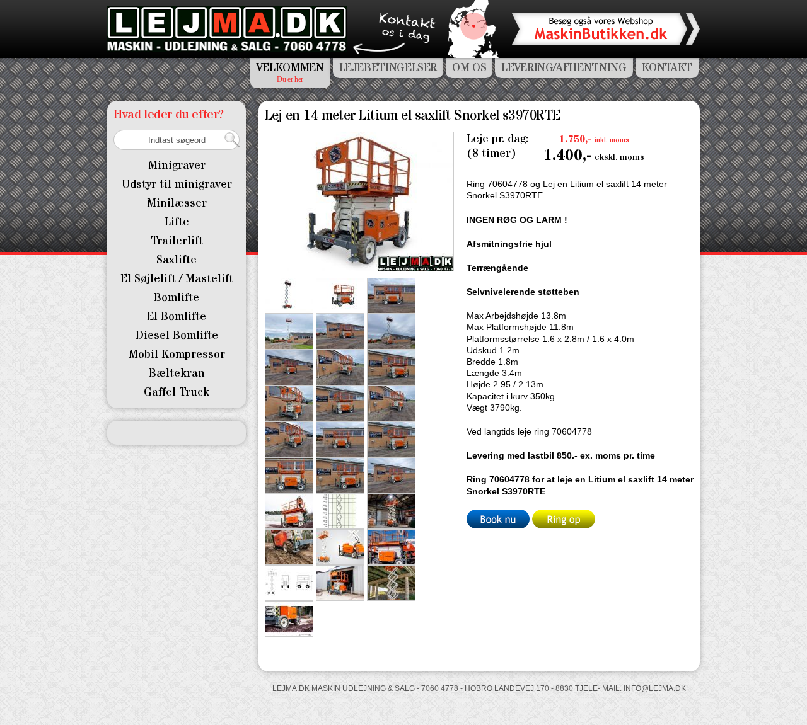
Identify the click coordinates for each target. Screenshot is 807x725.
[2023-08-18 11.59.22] (340, 474)
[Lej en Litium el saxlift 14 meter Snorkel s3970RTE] (391, 295)
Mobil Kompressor (177, 354)
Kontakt (667, 68)
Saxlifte (176, 260)
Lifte (177, 222)
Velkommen (290, 68)
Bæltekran (177, 373)
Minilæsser (177, 203)
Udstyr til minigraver (177, 184)
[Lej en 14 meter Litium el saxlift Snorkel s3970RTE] (359, 200)
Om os (469, 68)
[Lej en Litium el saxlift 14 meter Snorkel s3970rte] (289, 510)
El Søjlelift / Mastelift (176, 279)
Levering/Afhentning (563, 68)
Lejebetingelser (388, 68)
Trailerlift (177, 241)
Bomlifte (176, 297)
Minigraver (177, 165)
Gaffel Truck (176, 392)
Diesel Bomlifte (177, 335)
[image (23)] (289, 295)
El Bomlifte (176, 316)
